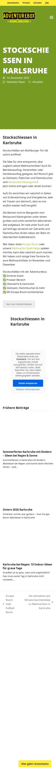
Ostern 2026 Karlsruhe (17, 509)
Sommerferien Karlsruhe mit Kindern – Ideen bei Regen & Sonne (27, 453)
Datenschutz (40, 747)
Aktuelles (37, 82)
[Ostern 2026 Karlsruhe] (28, 488)
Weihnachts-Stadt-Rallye (26, 248)
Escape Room (31, 244)
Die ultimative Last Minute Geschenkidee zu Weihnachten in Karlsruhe (35, 602)
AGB (27, 747)
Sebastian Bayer (16, 82)
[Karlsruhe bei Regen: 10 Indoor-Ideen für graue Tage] (28, 541)
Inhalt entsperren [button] (28, 383)
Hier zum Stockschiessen (19, 304)
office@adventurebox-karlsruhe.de (31, 698)
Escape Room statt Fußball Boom (9, 604)
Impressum (15, 747)
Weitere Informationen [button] (28, 389)
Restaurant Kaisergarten (23, 182)
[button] (51, 17)
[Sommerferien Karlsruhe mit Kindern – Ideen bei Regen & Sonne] (28, 430)
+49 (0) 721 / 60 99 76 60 (25, 692)
